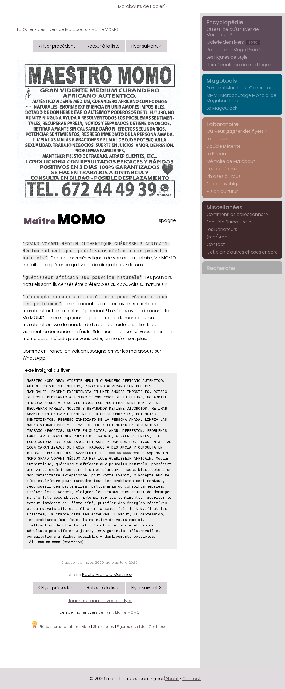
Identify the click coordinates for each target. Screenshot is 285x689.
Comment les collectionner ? (238, 214)
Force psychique (224, 184)
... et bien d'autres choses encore (242, 252)
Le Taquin (217, 139)
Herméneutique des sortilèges (239, 64)
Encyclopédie (225, 22)
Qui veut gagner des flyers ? (237, 131)
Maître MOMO (127, 612)
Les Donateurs (222, 229)
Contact (216, 244)
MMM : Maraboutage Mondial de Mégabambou (241, 98)
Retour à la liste (103, 46)
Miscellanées (224, 207)
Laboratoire (223, 124)
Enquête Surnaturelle (229, 222)
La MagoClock (222, 108)
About (172, 678)
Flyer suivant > (146, 46)
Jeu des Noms (222, 169)
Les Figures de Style (227, 57)
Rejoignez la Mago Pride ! (233, 49)
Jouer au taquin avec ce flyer (100, 600)
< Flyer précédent (56, 46)
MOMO (81, 219)
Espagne (166, 220)
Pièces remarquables (58, 626)
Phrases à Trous (224, 176)
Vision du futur (222, 191)
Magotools (222, 81)
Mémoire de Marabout (231, 161)
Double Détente (224, 146)
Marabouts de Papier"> (142, 6)
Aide (86, 626)
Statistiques (103, 626)
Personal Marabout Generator (239, 88)
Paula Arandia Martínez (107, 574)
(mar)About (219, 237)
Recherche (221, 268)
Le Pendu (216, 154)
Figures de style (131, 626)
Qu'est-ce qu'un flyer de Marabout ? (233, 32)
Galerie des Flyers (232, 42)
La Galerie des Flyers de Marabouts (52, 29)
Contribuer (158, 626)
